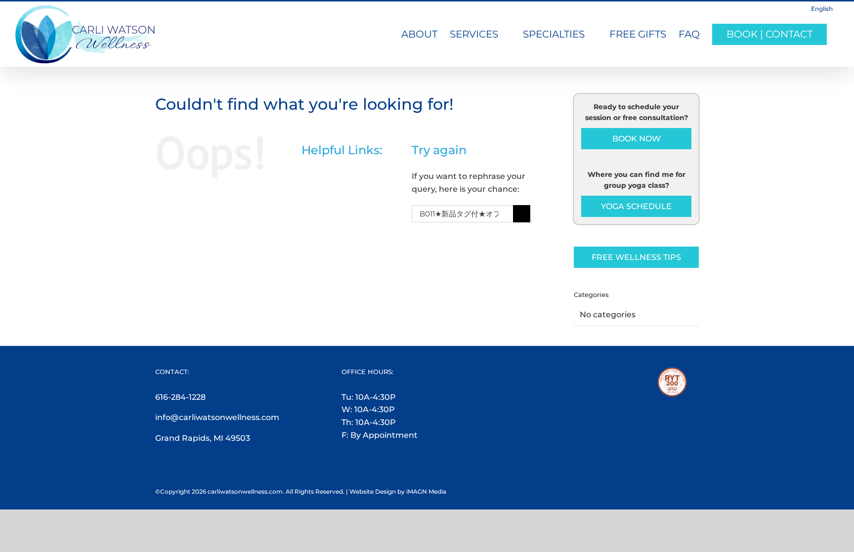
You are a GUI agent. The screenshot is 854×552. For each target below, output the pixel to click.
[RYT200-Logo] (672, 373)
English (822, 8)
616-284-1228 (180, 397)
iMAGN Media (426, 491)
